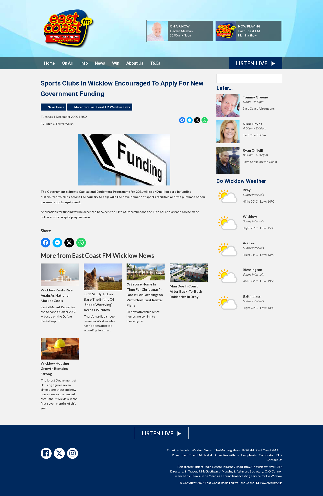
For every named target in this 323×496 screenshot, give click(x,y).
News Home (56, 107)
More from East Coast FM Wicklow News (102, 107)
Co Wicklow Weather (241, 181)
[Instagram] (72, 453)
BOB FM (248, 450)
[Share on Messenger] (190, 120)
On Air (67, 63)
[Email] (196, 35)
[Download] (262, 35)
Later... (224, 88)
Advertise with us (226, 455)
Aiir (279, 483)
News (100, 63)
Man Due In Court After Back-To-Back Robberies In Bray (186, 291)
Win (115, 63)
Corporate (266, 455)
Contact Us (274, 459)
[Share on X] (197, 120)
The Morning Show (227, 450)
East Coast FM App (269, 450)
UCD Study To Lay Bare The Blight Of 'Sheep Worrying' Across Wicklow (99, 302)
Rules (176, 455)
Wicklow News (202, 450)
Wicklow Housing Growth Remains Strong (55, 368)
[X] (59, 453)
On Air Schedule (178, 450)
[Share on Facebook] (182, 120)
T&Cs (155, 63)
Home (49, 63)
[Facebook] (46, 453)
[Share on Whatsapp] (204, 120)
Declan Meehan (181, 31)
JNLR (278, 455)
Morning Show (247, 35)
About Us (134, 63)
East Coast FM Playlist (197, 455)
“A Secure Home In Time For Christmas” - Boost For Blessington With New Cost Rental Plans (145, 294)
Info (84, 63)
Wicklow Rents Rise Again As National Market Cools (57, 295)
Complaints (249, 455)
